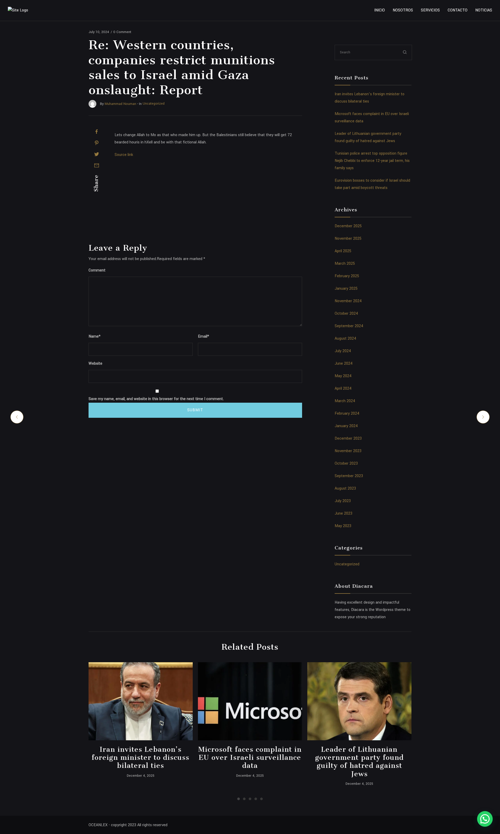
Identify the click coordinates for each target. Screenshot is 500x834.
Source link (124, 154)
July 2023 (343, 501)
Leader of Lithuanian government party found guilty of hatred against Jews (359, 761)
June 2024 (344, 363)
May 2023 (343, 526)
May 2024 (343, 376)
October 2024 (346, 313)
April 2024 (343, 388)
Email (203, 336)
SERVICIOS (430, 10)
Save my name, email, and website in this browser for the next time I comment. (156, 399)
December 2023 (348, 438)
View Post (140, 701)
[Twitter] (96, 154)
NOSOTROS (403, 10)
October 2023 (346, 463)
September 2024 (349, 326)
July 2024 (343, 351)
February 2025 (347, 276)
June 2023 (343, 513)
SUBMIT (195, 410)
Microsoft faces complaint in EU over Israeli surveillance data (250, 757)
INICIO (379, 10)
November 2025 (348, 238)
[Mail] (96, 165)
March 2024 (345, 401)
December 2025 (348, 226)
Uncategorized (347, 564)
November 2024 (348, 301)
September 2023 (349, 476)
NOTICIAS (483, 10)
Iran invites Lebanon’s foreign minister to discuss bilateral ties (140, 757)
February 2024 (347, 413)
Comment (97, 270)
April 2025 (343, 251)
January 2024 (346, 426)
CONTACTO (457, 10)
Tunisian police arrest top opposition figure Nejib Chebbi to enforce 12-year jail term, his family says (372, 161)
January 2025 (346, 288)
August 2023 (345, 488)
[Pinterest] (96, 142)
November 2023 (348, 451)
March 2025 (345, 263)
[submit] (404, 52)
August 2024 (345, 338)
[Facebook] (96, 131)
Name (95, 336)
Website (95, 363)
